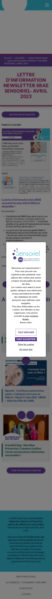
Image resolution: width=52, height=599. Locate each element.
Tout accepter (25, 339)
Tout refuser (26, 332)
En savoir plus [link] (26, 349)
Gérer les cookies (26, 344)
